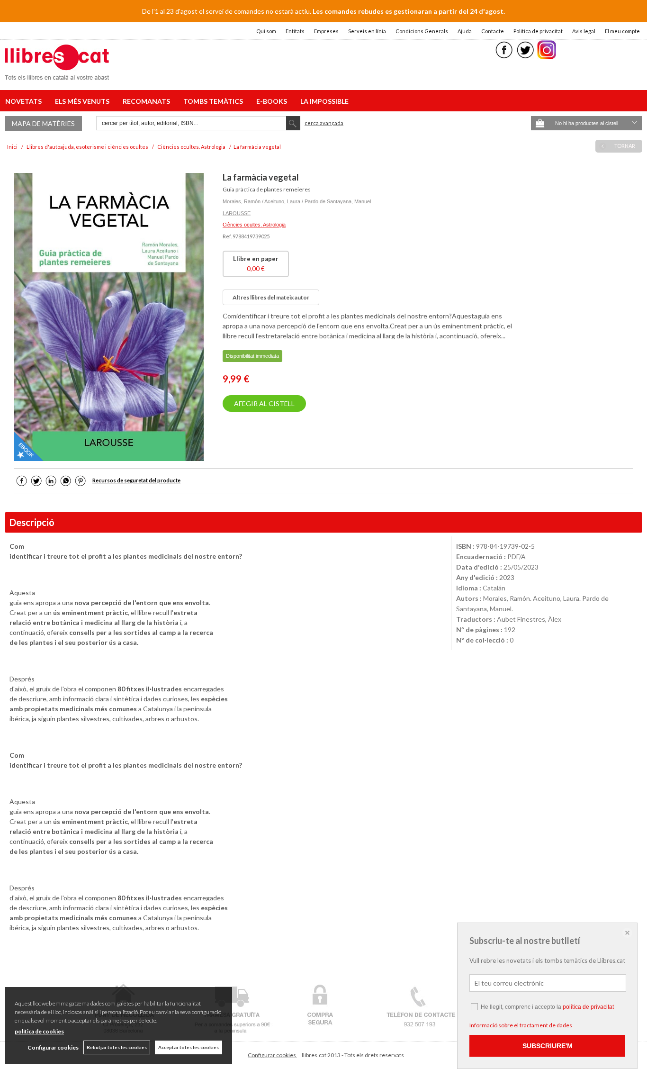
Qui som (266, 31)
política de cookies (39, 1031)
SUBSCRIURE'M (547, 1046)
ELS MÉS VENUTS (83, 101)
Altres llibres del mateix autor (271, 297)
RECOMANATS (148, 101)
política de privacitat (588, 1007)
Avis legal (583, 31)
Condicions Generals (421, 31)
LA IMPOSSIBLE (324, 101)
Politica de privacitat (538, 31)
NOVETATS (25, 101)
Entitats (295, 31)
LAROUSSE (237, 213)
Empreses (326, 31)
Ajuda (465, 31)
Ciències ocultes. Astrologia (254, 224)
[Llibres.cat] (57, 73)
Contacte (492, 31)
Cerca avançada (324, 123)
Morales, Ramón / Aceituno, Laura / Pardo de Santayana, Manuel (297, 201)
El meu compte (622, 31)
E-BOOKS (273, 101)
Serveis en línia (367, 31)
